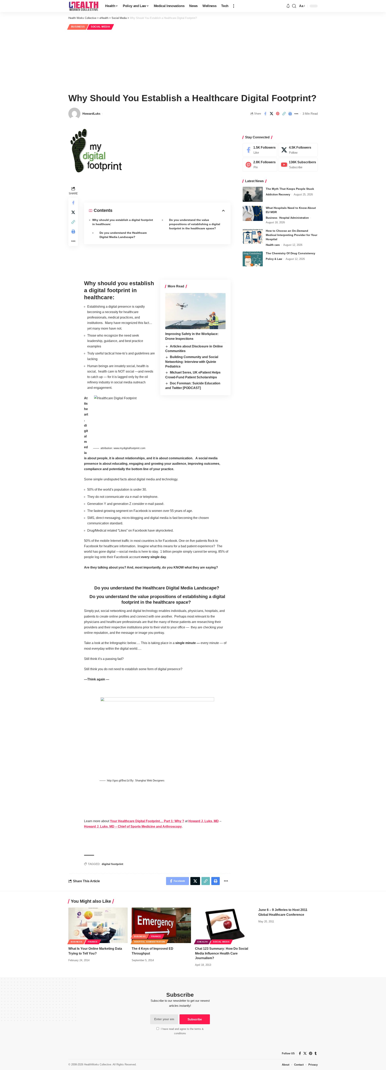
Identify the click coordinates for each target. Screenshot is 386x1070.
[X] (298, 150)
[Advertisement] (193, 61)
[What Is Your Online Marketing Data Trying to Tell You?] (98, 925)
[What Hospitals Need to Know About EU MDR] (253, 213)
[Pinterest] (260, 165)
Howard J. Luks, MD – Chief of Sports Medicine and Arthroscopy (133, 826)
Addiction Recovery (278, 194)
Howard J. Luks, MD (203, 821)
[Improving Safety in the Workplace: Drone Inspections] (195, 311)
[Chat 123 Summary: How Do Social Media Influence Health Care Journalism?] (224, 925)
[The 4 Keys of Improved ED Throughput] (161, 925)
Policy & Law (274, 259)
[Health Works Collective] (83, 6)
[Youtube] (298, 165)
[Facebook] (260, 150)
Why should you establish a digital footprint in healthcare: (122, 222)
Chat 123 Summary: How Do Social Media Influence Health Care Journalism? (221, 953)
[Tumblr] (316, 1053)
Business (78, 27)
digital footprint (112, 864)
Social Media (100, 27)
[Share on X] (271, 113)
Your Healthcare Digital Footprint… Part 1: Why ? (147, 821)
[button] (233, 6)
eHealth (202, 942)
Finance (93, 942)
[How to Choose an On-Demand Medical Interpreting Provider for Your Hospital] (253, 236)
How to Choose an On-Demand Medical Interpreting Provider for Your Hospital (291, 235)
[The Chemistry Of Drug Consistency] (253, 258)
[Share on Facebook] (265, 113)
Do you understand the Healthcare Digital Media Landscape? (123, 235)
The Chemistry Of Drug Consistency (290, 253)
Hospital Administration (294, 217)
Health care (273, 245)
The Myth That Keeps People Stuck (290, 188)
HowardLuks (91, 113)
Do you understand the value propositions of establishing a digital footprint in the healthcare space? (194, 224)
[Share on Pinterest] (277, 113)
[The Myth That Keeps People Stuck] (253, 194)
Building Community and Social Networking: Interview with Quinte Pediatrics (191, 361)
